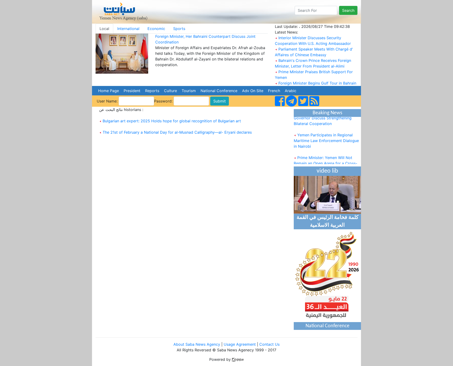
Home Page (108, 90)
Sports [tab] (179, 28)
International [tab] (128, 28)
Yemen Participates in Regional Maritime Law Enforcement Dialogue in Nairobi (326, 138)
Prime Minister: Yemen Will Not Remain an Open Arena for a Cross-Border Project (325, 161)
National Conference (219, 90)
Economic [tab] (156, 28)
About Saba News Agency (197, 344)
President (132, 90)
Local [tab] (104, 28)
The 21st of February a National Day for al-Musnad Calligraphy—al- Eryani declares (177, 132)
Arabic (290, 90)
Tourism (188, 90)
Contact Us (269, 344)
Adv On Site (253, 90)
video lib (327, 171)
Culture (170, 90)
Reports (152, 90)
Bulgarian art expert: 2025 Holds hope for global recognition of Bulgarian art (172, 121)
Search (348, 10)
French (274, 90)
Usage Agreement (240, 344)
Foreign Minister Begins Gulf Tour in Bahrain (317, 83)
